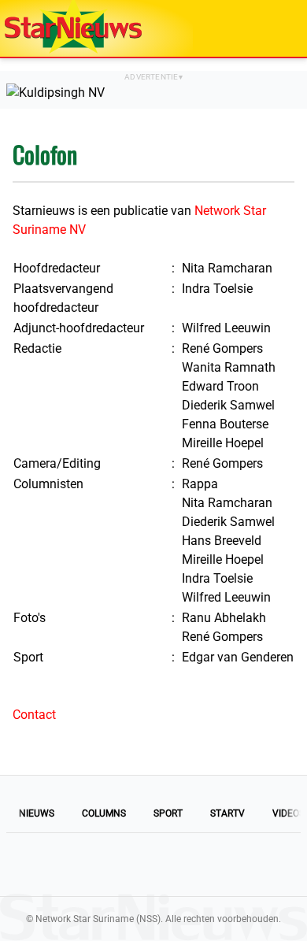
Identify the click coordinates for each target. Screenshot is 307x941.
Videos (288, 813)
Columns (104, 813)
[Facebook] (46, 864)
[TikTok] (207, 864)
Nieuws (36, 813)
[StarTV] (258, 29)
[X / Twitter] (153, 864)
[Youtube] (100, 864)
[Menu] (278, 28)
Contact (34, 714)
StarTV (227, 813)
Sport (168, 813)
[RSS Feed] (260, 864)
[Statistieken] (298, 929)
